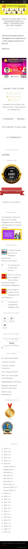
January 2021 (8, 490)
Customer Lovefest (8, 362)
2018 (5, 499)
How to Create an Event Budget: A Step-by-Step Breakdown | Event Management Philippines (11, 280)
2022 (5, 461)
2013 (5, 514)
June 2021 (6, 475)
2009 (6, 526)
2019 (5, 496)
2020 (6, 493)
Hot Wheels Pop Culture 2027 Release (14, 267)
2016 (5, 505)
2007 (6, 532)
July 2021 (6, 472)
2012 (5, 517)
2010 (5, 523)
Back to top (22, 547)
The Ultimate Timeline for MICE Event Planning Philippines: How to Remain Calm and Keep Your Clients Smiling (11, 222)
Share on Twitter (15, 96)
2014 (5, 511)
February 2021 (8, 487)
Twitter (5, 321)
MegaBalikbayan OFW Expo (11, 382)
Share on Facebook (14, 93)
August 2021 (7, 469)
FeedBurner (15, 345)
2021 (5, 463)
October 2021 (8, 467)
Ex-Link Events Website (10, 358)
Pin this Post (15, 100)
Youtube (5, 327)
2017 (5, 502)
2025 (5, 452)
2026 (6, 449)
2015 (5, 508)
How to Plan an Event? (10, 372)
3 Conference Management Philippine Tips (13, 304)
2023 (6, 458)
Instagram (11, 321)
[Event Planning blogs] (10, 420)
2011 (5, 520)
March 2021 (7, 484)
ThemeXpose (4, 545)
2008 (6, 529)
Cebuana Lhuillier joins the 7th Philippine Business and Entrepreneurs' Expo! (11, 255)
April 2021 (7, 481)
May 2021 (6, 478)
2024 (6, 455)
